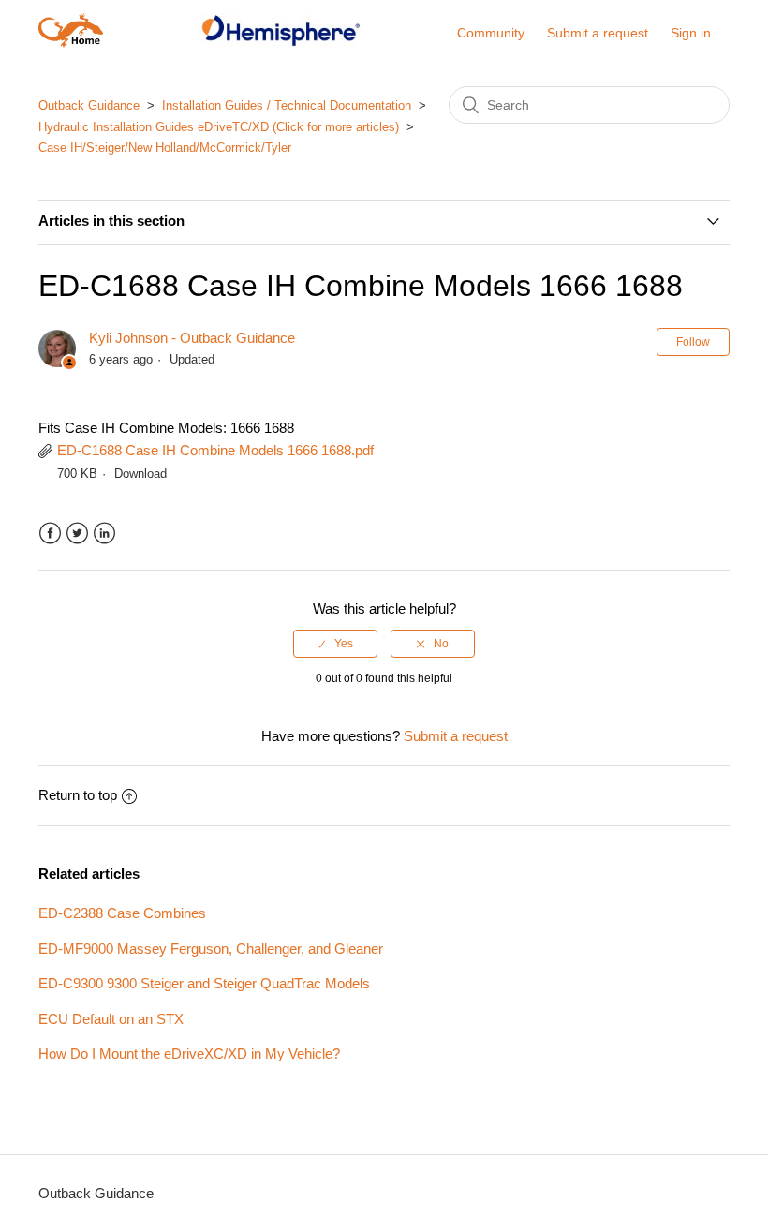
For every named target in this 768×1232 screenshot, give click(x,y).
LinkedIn (104, 533)
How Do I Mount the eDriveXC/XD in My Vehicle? (189, 1053)
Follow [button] (693, 342)
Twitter (77, 533)
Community (490, 32)
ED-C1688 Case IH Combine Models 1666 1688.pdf (215, 450)
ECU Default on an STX (111, 1019)
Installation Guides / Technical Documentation (288, 105)
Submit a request (597, 32)
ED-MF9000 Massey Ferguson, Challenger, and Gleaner (210, 949)
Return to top (77, 795)
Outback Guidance (89, 105)
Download (140, 474)
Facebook (50, 533)
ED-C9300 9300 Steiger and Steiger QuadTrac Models (204, 983)
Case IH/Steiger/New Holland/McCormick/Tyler (164, 148)
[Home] (70, 43)
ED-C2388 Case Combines (122, 913)
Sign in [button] (691, 32)
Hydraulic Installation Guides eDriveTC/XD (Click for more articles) (218, 127)
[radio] (335, 644)
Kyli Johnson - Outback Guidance (192, 338)
